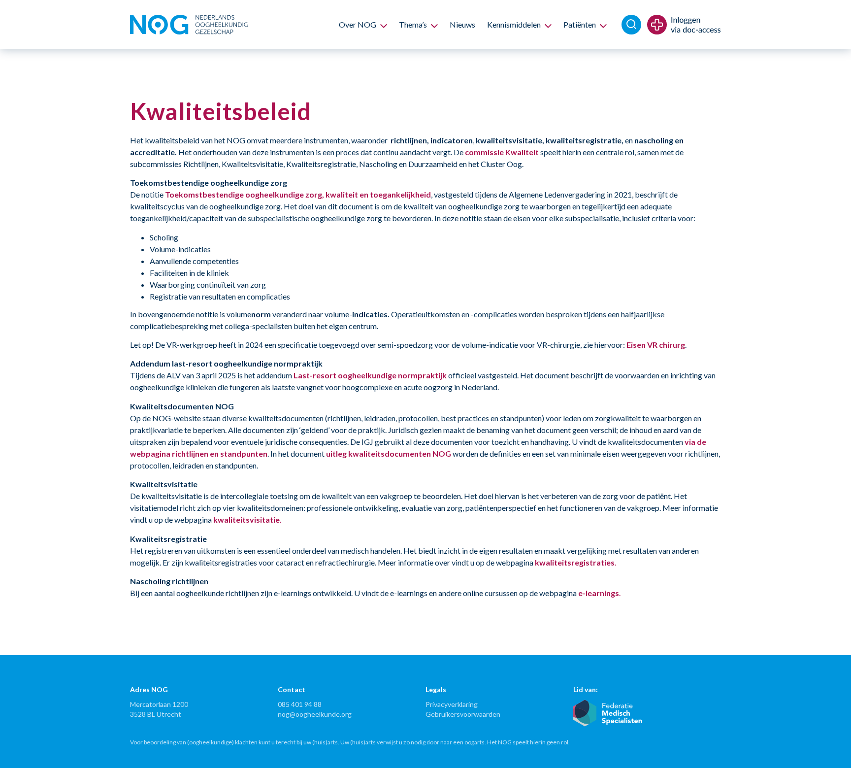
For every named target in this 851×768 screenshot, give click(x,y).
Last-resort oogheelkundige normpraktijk (370, 375)
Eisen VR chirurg (655, 344)
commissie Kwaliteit (502, 152)
